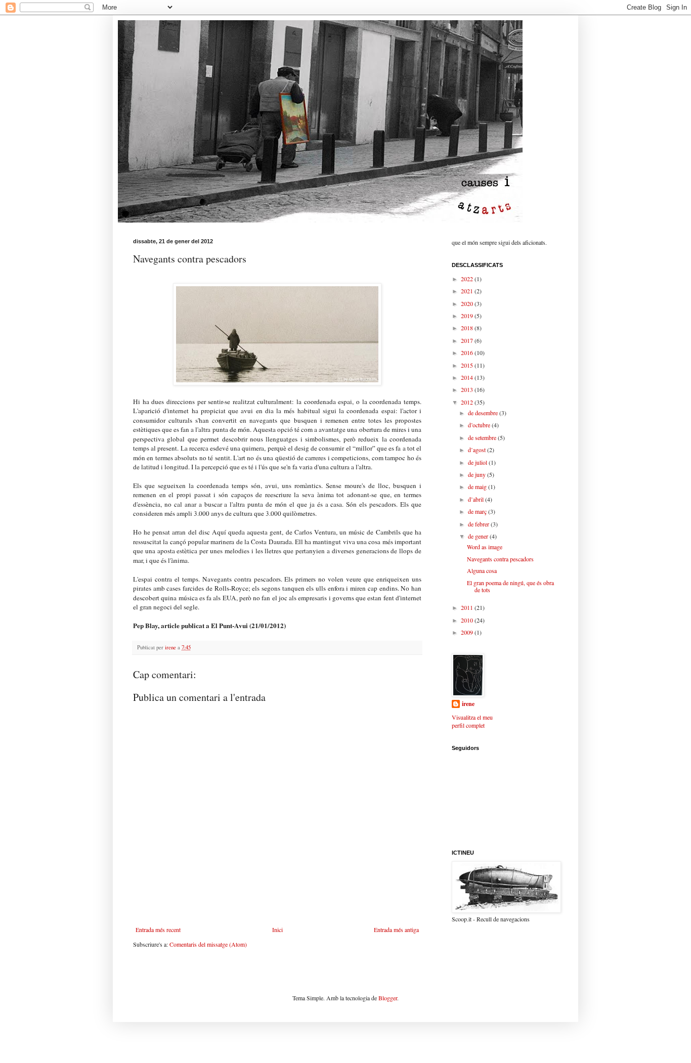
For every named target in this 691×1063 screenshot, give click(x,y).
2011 (467, 607)
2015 (467, 365)
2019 (467, 316)
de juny (477, 474)
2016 (467, 352)
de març (478, 511)
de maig (478, 486)
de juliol (478, 462)
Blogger (387, 998)
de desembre (483, 413)
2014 (467, 377)
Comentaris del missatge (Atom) (208, 944)
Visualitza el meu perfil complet (472, 721)
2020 (467, 303)
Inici (277, 929)
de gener (479, 536)
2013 (467, 389)
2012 (467, 402)
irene (468, 704)
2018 (467, 328)
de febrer (479, 524)
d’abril (476, 499)
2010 (467, 620)
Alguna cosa (482, 570)
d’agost (477, 450)
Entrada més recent (158, 929)
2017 (467, 340)
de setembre (483, 437)
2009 (467, 632)
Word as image (484, 547)
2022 (467, 279)
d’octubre (480, 425)
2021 (467, 291)
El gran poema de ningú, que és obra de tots (510, 586)
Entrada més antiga (396, 929)
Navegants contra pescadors (500, 559)
